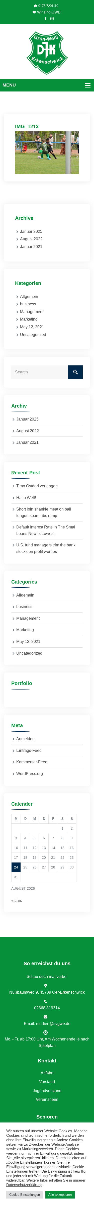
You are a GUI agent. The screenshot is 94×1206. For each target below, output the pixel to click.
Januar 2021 (31, 247)
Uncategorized (33, 335)
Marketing (29, 319)
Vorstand (47, 1082)
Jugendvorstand (47, 1091)
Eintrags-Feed (29, 750)
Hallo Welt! (26, 498)
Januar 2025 (31, 231)
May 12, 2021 (32, 327)
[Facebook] (45, 18)
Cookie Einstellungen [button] (24, 1195)
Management (31, 312)
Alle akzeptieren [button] (60, 1195)
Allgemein (29, 296)
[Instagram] (52, 18)
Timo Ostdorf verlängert (37, 486)
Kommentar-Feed (31, 762)
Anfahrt (47, 1073)
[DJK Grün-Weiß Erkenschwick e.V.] (47, 52)
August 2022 (31, 239)
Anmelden (25, 739)
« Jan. (16, 900)
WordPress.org (29, 774)
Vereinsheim (47, 1099)
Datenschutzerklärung (24, 1185)
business (28, 304)
